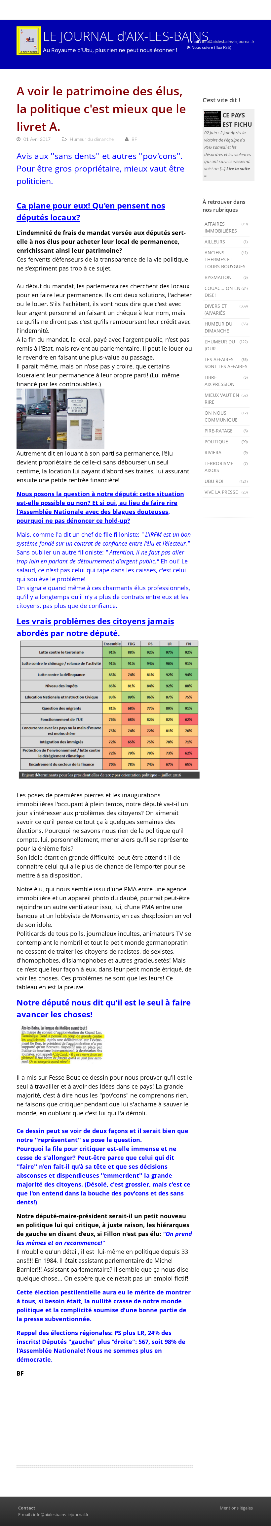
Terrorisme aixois (226, 466)
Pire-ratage (226, 431)
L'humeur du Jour (226, 345)
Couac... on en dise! (226, 291)
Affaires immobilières (226, 227)
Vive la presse (226, 492)
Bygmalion (226, 277)
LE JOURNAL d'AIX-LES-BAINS (126, 36)
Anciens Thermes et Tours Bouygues (226, 259)
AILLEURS (226, 241)
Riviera (226, 452)
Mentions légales (236, 1508)
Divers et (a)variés (226, 309)
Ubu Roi (226, 481)
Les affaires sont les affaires (226, 362)
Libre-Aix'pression (226, 380)
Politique (226, 441)
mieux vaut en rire (226, 398)
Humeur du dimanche (226, 327)
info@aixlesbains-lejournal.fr (228, 41)
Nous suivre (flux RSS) (210, 47)
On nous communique (226, 416)
